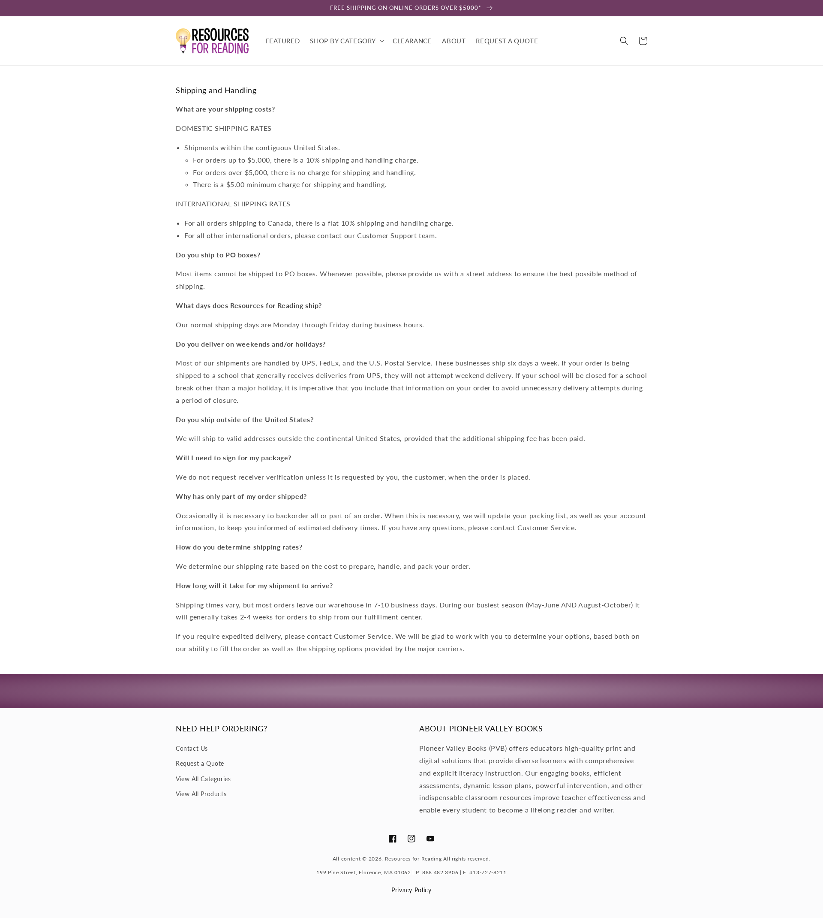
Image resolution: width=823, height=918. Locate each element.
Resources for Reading (413, 858)
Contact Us (192, 748)
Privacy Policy (411, 890)
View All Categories (203, 778)
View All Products (201, 793)
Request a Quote (200, 763)
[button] (346, 41)
